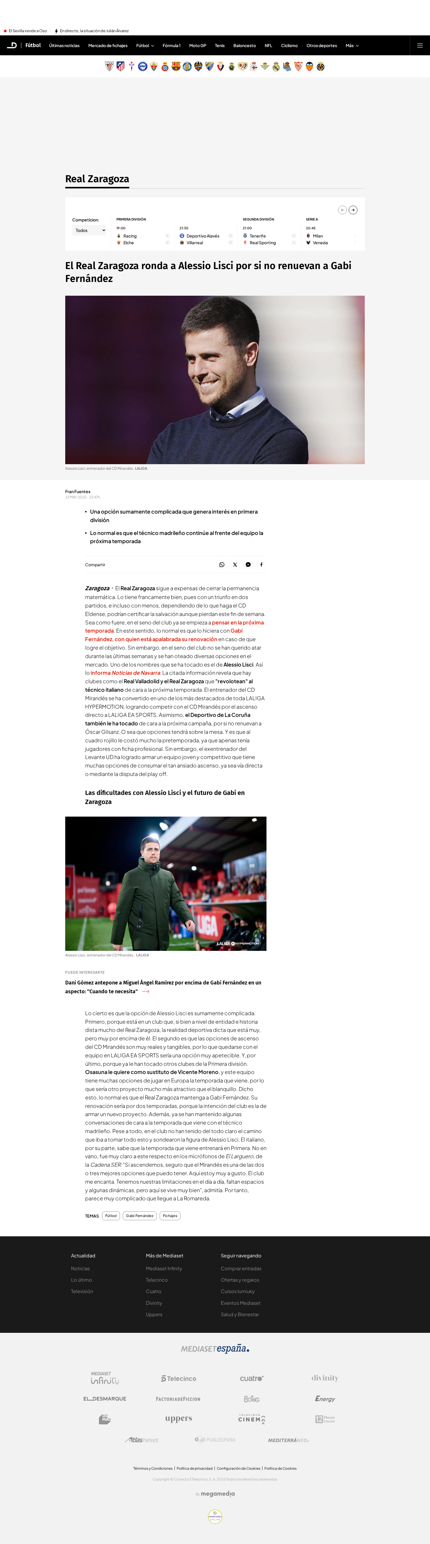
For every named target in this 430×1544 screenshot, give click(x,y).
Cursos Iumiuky (238, 1291)
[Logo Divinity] (325, 1378)
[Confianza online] (215, 1522)
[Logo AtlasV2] (142, 1440)
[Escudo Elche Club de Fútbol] (154, 66)
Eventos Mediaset (241, 1303)
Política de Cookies (280, 1468)
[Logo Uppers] (178, 1419)
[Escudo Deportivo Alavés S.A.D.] (143, 66)
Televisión (82, 1291)
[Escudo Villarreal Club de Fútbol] (321, 66)
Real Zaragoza (97, 179)
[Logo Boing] (252, 1399)
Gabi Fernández (139, 1216)
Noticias (80, 1268)
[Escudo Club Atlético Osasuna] (221, 66)
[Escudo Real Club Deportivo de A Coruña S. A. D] (254, 66)
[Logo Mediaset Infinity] (105, 1378)
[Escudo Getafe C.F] (187, 66)
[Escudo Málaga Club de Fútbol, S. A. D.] (209, 66)
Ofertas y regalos (240, 1280)
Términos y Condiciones (153, 1468)
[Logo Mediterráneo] (288, 1440)
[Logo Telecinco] (178, 1378)
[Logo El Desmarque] (105, 1399)
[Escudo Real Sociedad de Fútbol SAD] (287, 66)
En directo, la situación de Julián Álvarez (94, 31)
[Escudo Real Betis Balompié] (265, 66)
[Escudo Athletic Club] (109, 66)
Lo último (81, 1280)
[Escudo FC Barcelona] (176, 66)
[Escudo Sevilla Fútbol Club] (298, 66)
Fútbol (33, 45)
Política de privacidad (195, 1468)
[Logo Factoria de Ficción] (178, 1399)
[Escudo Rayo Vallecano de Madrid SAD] (243, 66)
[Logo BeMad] (105, 1419)
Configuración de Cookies (238, 1468)
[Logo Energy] (325, 1399)
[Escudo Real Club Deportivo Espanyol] (165, 66)
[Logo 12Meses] (325, 1419)
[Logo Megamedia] (218, 1494)
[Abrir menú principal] (420, 45)
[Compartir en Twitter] (235, 565)
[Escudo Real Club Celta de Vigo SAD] (132, 66)
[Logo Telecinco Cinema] (251, 1419)
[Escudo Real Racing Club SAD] (232, 66)
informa (125, 672)
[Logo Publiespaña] (215, 1440)
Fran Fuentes (77, 491)
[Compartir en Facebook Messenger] (248, 565)
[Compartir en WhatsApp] (222, 565)
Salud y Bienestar (240, 1314)
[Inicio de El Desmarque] (12, 45)
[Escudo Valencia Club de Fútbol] (309, 66)
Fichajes (170, 1216)
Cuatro (153, 1291)
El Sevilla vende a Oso (28, 31)
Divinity (154, 1303)
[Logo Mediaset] (215, 1352)
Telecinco (157, 1280)
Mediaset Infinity (164, 1268)
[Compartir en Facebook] (261, 565)
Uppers (154, 1314)
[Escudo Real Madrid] (276, 66)
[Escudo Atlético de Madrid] (120, 66)
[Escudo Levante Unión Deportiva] (198, 66)
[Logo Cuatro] (252, 1378)
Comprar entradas (241, 1268)
